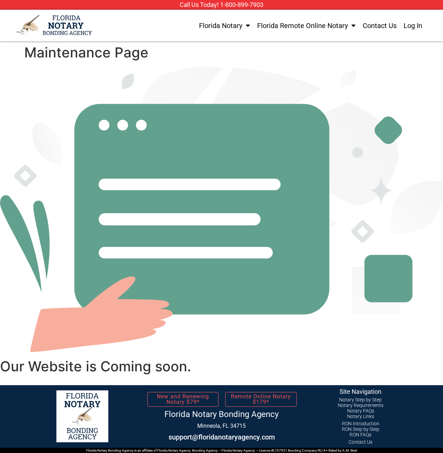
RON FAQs (360, 434)
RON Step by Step (360, 429)
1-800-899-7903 (241, 4)
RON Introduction (360, 423)
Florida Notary (220, 25)
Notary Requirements (360, 405)
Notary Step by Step (360, 399)
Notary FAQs (360, 411)
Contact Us (380, 25)
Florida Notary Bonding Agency (221, 414)
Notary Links (360, 416)
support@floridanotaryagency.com (222, 437)
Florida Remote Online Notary (302, 25)
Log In (413, 25)
